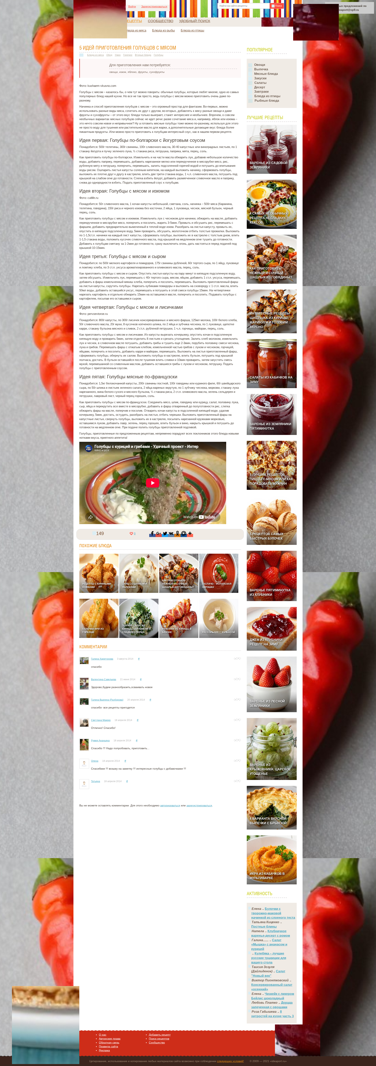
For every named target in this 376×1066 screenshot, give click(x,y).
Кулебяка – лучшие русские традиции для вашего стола (268, 958)
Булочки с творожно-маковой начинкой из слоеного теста (273, 913)
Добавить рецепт (160, 1034)
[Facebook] (152, 535)
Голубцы (158, 55)
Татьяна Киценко (265, 922)
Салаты (260, 82)
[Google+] (158, 535)
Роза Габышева (264, 1011)
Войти (132, 6)
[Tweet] (165, 535)
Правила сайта (108, 1046)
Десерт (259, 87)
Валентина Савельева (103, 679)
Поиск (278, 6)
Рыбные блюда (267, 100)
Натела (258, 931)
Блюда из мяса (135, 30)
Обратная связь (109, 1042)
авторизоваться (170, 805)
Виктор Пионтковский (270, 980)
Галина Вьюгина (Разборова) (107, 699)
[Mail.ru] (184, 535)
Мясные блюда (266, 73)
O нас (102, 1034)
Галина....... (260, 940)
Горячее (127, 55)
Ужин (118, 55)
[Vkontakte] (171, 535)
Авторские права (109, 1038)
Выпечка (261, 69)
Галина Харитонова (102, 659)
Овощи (259, 64)
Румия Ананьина (100, 740)
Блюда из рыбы (163, 30)
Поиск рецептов (159, 1038)
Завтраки (261, 91)
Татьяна (95, 781)
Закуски (260, 78)
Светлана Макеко (101, 720)
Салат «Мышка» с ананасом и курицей (269, 944)
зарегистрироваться (199, 805)
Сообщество (160, 21)
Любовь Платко (264, 1002)
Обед (109, 55)
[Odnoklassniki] (177, 535)
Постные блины (264, 926)
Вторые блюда (143, 55)
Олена (94, 761)
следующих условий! (230, 1061)
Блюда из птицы (192, 30)
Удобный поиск (194, 21)
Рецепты (133, 21)
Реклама (104, 1050)
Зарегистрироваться (154, 6)
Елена (256, 908)
